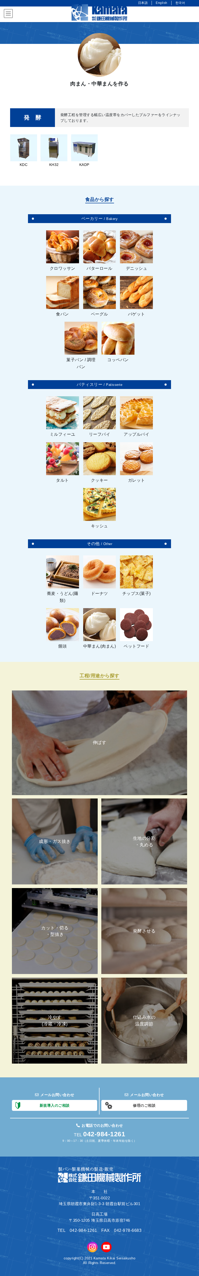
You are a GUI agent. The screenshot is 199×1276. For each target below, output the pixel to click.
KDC (24, 165)
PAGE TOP (189, 1233)
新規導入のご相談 (55, 1105)
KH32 (54, 165)
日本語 (143, 3)
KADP (84, 165)
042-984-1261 (104, 1134)
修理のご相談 (144, 1105)
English (161, 3)
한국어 (180, 3)
